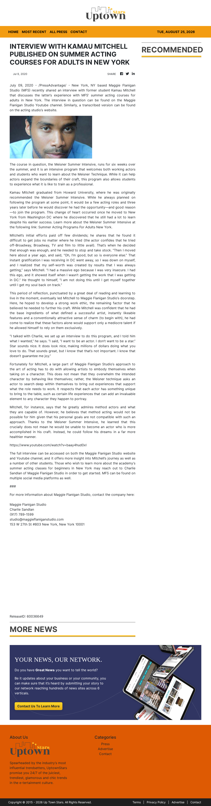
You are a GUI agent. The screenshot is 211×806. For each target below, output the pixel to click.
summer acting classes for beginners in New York (51, 468)
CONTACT (78, 32)
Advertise (105, 749)
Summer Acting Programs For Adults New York (74, 227)
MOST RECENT (34, 32)
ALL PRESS (58, 32)
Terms (136, 802)
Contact (105, 754)
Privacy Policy (156, 802)
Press (105, 744)
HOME (13, 32)
